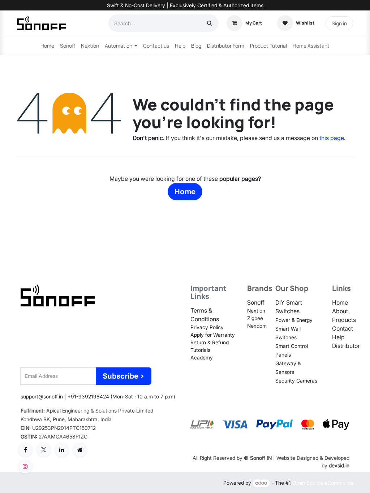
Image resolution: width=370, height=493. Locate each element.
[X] (43, 449)
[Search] (209, 23)
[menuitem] (47, 45)
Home (185, 191)
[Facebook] (25, 449)
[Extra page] (80, 449)
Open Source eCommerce (322, 483)
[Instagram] (25, 466)
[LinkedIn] (62, 449)
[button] (123, 376)
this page (331, 137)
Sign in (339, 23)
